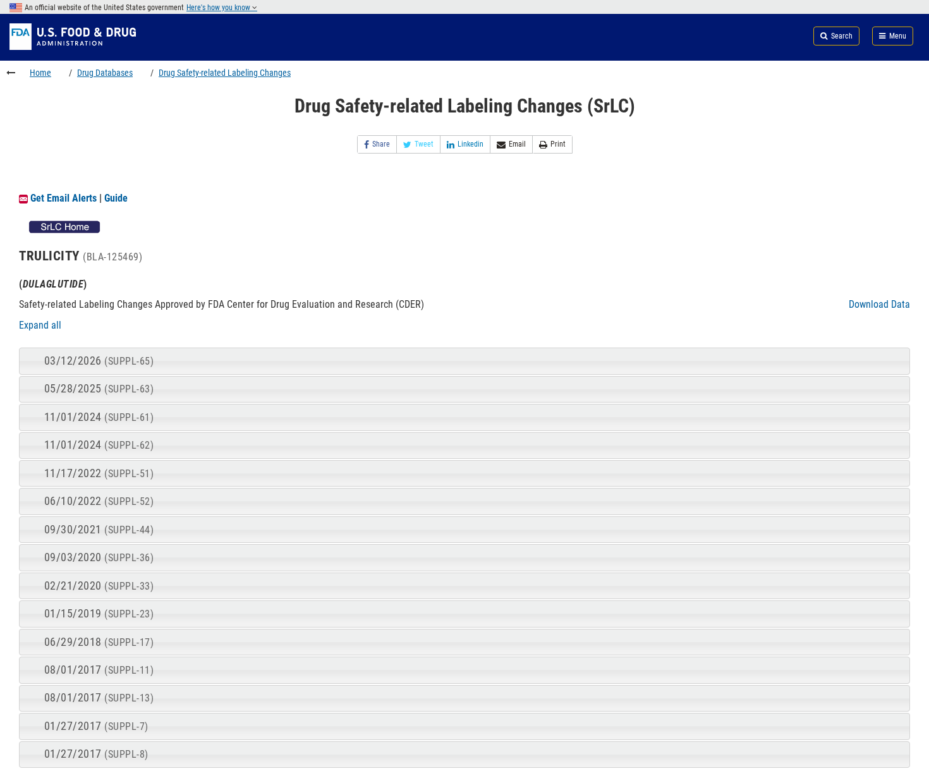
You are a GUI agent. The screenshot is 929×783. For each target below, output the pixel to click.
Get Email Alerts (63, 198)
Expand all (40, 325)
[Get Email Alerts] (23, 198)
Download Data (879, 304)
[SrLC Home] (64, 226)
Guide (116, 198)
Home (40, 73)
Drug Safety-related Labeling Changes (225, 73)
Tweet (424, 144)
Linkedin (470, 144)
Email (517, 144)
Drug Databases (105, 73)
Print (558, 144)
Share (381, 144)
